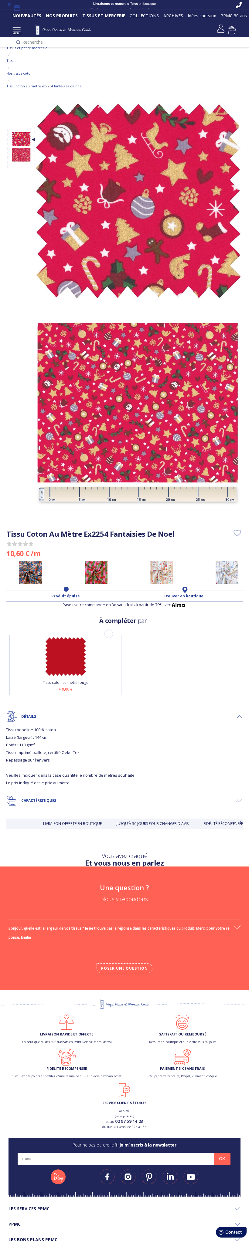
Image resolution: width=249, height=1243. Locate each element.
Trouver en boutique (183, 596)
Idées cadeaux (202, 16)
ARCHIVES (173, 16)
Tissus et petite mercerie (26, 48)
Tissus (11, 60)
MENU (16, 33)
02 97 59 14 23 (129, 1121)
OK (222, 1158)
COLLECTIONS (144, 16)
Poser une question (124, 968)
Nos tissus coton (19, 73)
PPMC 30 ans (233, 16)
